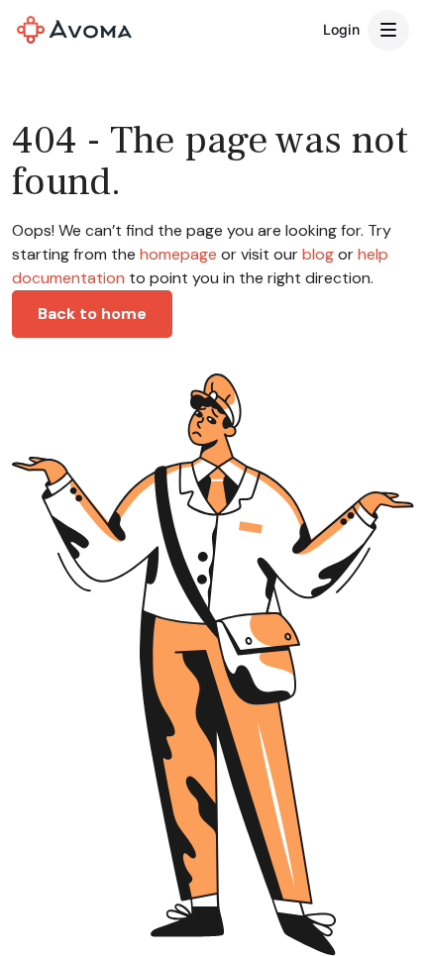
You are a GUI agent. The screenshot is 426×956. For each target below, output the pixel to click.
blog (318, 254)
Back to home (92, 313)
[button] (388, 31)
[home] (74, 30)
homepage (176, 254)
